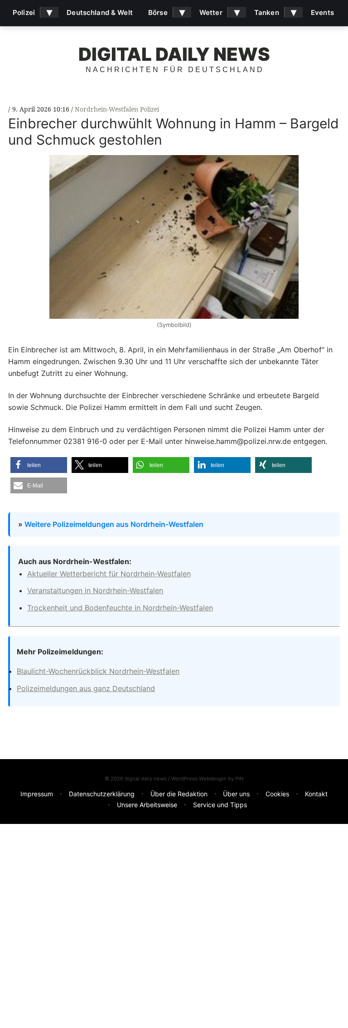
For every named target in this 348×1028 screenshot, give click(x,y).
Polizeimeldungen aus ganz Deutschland (86, 688)
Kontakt (316, 794)
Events (322, 12)
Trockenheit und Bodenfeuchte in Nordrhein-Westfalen (120, 607)
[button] (38, 465)
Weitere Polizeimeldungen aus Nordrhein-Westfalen (113, 524)
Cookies (277, 794)
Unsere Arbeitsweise (147, 805)
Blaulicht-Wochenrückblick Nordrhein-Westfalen (98, 671)
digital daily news (174, 54)
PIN (239, 778)
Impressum (36, 794)
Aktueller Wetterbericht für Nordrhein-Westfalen (109, 573)
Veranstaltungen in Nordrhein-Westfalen (95, 590)
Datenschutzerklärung (102, 794)
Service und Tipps (220, 805)
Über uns (236, 794)
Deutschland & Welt (100, 12)
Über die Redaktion (179, 794)
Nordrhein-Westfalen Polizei (117, 109)
